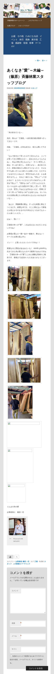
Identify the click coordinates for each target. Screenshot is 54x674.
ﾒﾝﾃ (12, 46)
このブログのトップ (35, 20)
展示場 (34, 39)
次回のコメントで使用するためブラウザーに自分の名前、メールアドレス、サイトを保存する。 (27, 659)
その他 (20, 36)
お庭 (13, 36)
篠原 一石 (26, 561)
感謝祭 (18, 42)
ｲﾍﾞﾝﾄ (38, 42)
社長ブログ (11, 25)
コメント (15, 590)
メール (16, 636)
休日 (21, 39)
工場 (36, 561)
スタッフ (34, 88)
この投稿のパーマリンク (21, 563)
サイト (14, 649)
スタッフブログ (23, 25)
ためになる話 (31, 36)
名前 (16, 623)
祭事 (31, 42)
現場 (25, 42)
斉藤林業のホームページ (16, 20)
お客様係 (19, 561)
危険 (27, 39)
